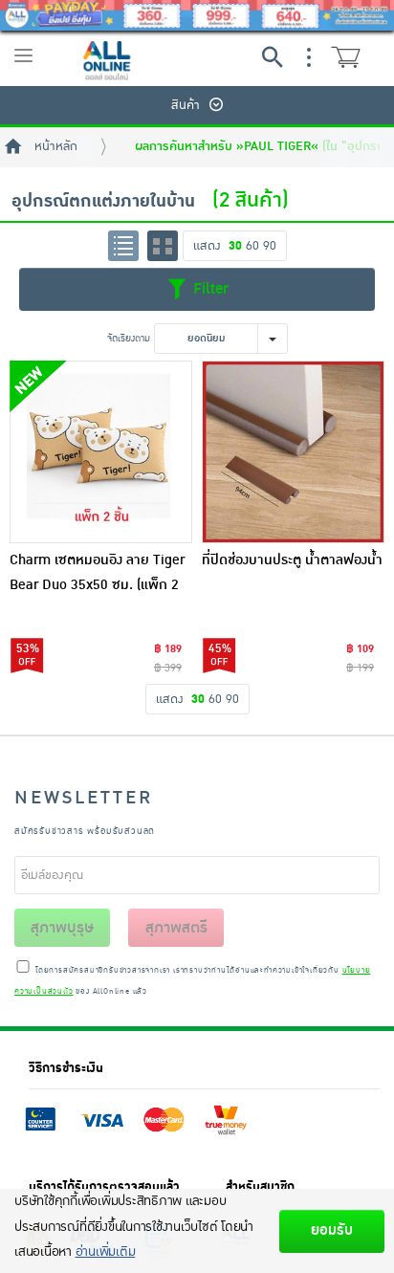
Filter (208, 287)
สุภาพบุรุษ (62, 927)
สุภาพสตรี (176, 927)
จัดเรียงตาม (128, 338)
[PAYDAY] (197, 15)
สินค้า (185, 105)
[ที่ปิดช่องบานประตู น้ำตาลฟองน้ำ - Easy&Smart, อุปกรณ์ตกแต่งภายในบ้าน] (293, 452)
